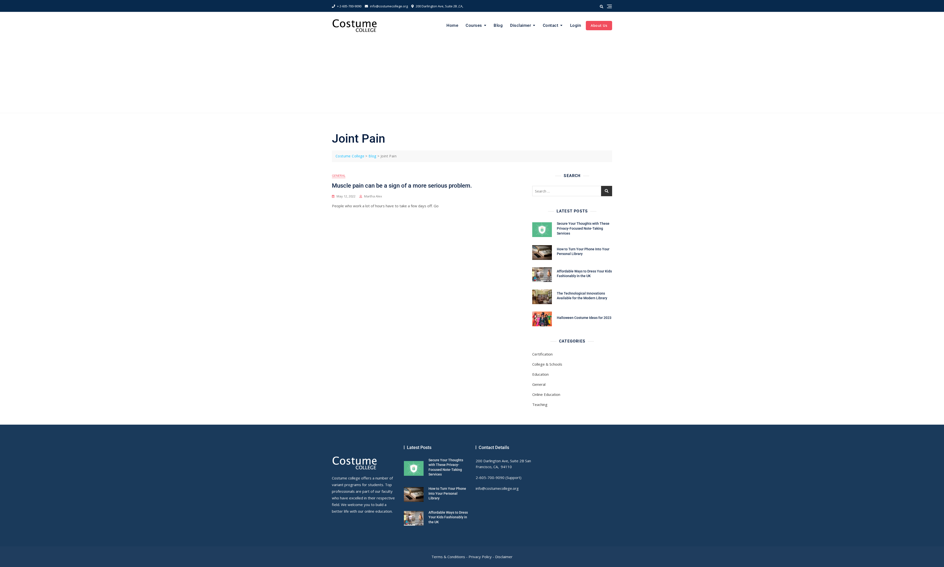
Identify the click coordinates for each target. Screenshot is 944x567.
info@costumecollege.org (388, 6)
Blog (498, 25)
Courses (474, 25)
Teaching (539, 404)
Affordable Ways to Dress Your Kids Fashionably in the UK (448, 517)
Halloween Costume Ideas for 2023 (584, 318)
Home (452, 25)
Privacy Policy (480, 556)
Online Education (546, 394)
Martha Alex (373, 196)
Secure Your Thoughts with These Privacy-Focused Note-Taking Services (583, 228)
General (338, 175)
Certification (542, 354)
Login (575, 25)
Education (540, 374)
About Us (599, 25)
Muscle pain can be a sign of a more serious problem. (402, 185)
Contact (551, 25)
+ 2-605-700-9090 (348, 6)
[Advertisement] (472, 76)
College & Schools (547, 364)
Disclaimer (520, 25)
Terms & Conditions (448, 556)
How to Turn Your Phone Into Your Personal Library (447, 493)
